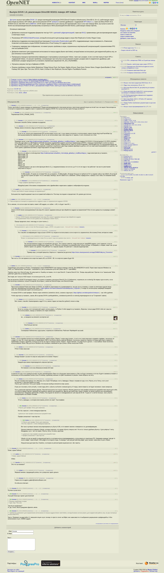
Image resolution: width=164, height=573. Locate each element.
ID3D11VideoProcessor (31, 38)
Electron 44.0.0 (128, 130)
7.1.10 (126, 175)
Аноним (13, 105)
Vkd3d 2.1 (127, 135)
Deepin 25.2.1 (128, 165)
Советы (138, 56)
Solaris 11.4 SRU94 (129, 169)
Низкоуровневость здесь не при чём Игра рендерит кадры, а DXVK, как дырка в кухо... (49, 227)
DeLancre (24, 180)
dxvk (20, 92)
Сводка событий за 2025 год (129, 50)
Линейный (98, 102)
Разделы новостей (126, 30)
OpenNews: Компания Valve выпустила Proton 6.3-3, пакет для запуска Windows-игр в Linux (40, 82)
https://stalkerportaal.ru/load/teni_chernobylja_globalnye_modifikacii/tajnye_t (53, 141)
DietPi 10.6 (127, 163)
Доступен (13, 20)
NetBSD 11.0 (127, 166)
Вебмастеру (154, 571)
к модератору (45, 105)
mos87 (17, 189)
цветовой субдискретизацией (64, 32)
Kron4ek (17, 112)
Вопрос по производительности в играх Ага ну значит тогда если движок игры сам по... (56, 238)
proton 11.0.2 (127, 146)
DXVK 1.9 (33, 20)
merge (128, 177)
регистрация (145, 0)
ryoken (13, 199)
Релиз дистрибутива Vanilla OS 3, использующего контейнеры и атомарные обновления (137, 92)
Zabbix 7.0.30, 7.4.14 (130, 120)
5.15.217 (150, 175)
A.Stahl (20, 470)
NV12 (84, 32)
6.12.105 (135, 175)
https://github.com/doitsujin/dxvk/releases (86, 292)
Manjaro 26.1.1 (128, 157)
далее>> (154, 152)
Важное (138, 44)
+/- (103, 102)
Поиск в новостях (126, 34)
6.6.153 (141, 175)
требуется (55, 22)
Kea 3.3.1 (126, 117)
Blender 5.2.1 (127, 126)
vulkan (25, 92)
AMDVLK (33, 24)
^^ (32, 112)
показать (81, 227)
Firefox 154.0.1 (128, 129)
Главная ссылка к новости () (29, 79)
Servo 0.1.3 (127, 142)
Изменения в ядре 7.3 (126, 180)
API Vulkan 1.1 (88, 22)
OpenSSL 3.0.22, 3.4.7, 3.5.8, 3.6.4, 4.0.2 (135, 122)
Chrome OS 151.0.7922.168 (131, 159)
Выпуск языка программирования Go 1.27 (136, 106)
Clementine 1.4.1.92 (129, 133)
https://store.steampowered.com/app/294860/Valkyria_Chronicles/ (92, 252)
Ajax (85, 102)
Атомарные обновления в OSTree (136, 72)
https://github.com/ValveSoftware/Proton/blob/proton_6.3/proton (60, 288)
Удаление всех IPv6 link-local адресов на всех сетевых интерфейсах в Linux (137, 67)
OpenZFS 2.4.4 (128, 149)
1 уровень (91, 102)
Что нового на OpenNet (127, 32)
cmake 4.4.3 (127, 119)
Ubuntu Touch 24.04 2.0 (131, 167)
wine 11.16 (127, 147)
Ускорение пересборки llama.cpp (136, 70)
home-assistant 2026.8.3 (131, 145)
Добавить (137, 571)
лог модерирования (113, 523)
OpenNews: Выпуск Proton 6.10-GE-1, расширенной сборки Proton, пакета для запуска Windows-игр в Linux (46, 85)
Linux (127, 15)
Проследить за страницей (15, 571)
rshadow (27, 315)
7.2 (125, 177)
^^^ (34, 112)
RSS (116, 102)
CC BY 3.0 (17, 89)
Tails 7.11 (127, 160)
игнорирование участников (102, 523)
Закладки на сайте (13, 569)
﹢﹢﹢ (33, 105)
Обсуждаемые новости (138, 79)
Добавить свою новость (128, 38)
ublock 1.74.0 (128, 127)
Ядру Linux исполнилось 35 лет (133, 85)
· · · (37, 105)
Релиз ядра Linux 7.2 (130, 48)
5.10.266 (122, 176)
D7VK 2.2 (126, 139)
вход (140, 0)
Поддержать (145, 571)
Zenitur (13, 265)
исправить (108, 77)
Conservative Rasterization (60, 41)
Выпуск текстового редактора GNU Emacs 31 (137, 83)
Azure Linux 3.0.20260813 (131, 162)
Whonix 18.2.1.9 (128, 170)
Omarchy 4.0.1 (128, 156)
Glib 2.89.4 (127, 140)
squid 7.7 (127, 136)
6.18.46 (130, 175)
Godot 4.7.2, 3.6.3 (129, 143)
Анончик (21, 354)
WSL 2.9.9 (127, 132)
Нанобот (17, 462)
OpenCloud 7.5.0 (129, 123)
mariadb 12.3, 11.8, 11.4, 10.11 (132, 125)
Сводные (137, 30)
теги (121, 2)
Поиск (117, 2)
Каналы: (123, 29)
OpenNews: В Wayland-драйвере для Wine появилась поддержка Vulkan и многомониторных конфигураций (45, 84)
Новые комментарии (127, 36)
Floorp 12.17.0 (128, 150)
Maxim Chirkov (153, 569)
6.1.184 (146, 175)
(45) (18, 102)
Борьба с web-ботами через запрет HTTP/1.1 (140, 64)
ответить (29, 105)
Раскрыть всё (109, 102)
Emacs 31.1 (127, 137)
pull (132, 177)
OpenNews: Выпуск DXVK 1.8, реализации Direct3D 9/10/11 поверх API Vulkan (36, 81)
